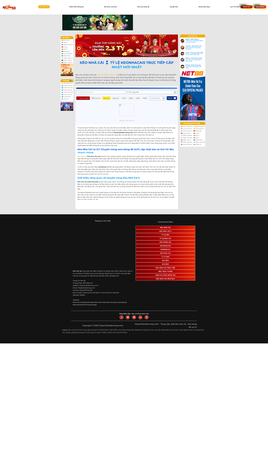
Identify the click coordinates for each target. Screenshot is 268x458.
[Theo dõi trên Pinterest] (128, 317)
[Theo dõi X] (121, 317)
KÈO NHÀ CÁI (44, 7)
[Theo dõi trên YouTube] (134, 317)
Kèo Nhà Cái (82, 156)
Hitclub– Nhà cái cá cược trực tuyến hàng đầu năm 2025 (194, 66)
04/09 (138, 98)
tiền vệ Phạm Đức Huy (140, 314)
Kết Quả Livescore (110, 7)
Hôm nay (106, 98)
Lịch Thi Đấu (234, 7)
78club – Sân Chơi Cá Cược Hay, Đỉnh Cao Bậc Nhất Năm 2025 (194, 59)
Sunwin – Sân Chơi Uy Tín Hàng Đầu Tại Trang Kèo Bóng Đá (193, 47)
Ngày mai (116, 98)
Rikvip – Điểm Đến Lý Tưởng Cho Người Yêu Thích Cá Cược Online (194, 41)
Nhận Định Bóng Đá (76, 7)
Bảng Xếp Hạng (204, 7)
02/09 (124, 98)
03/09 (131, 98)
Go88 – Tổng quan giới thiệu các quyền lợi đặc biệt (194, 53)
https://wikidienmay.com (106, 75)
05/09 (145, 98)
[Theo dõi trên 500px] (140, 317)
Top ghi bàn (174, 7)
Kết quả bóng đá (143, 7)
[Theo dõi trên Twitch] (146, 317)
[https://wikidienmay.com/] (9, 7)
